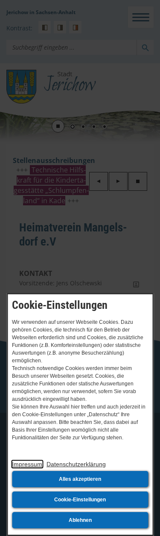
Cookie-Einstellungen (80, 500)
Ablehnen (80, 520)
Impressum (27, 464)
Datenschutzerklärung (76, 464)
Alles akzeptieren (80, 479)
